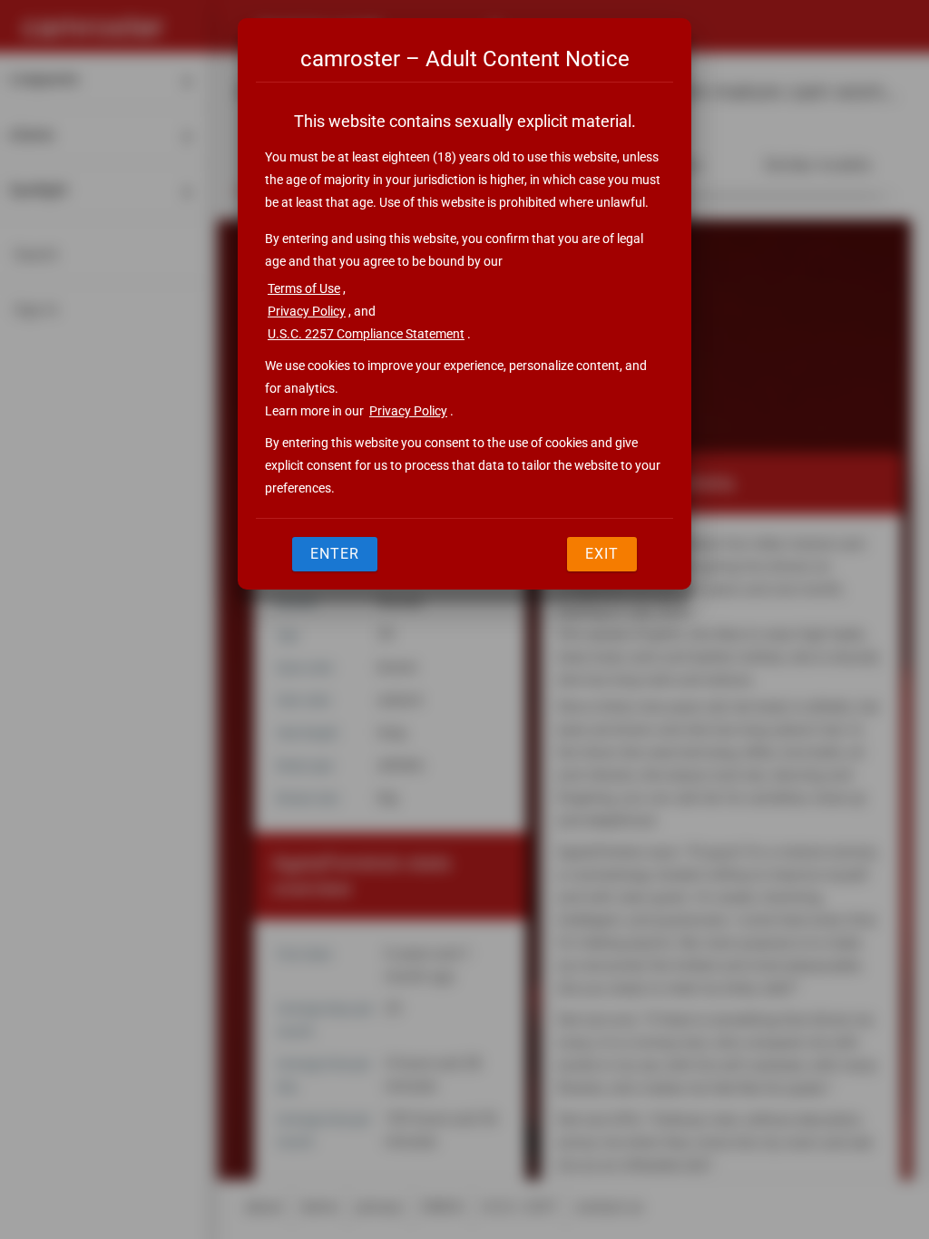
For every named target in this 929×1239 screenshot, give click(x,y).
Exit (602, 553)
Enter (334, 553)
